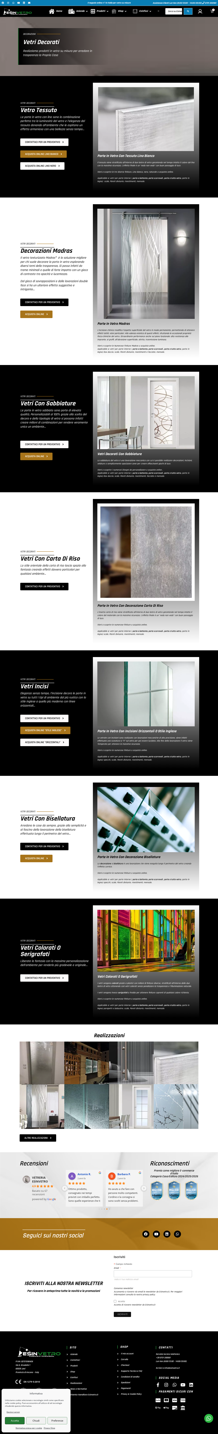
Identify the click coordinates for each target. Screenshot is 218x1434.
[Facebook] (3, 3)
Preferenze (57, 1420)
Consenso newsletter (123, 1288)
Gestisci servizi (13, 1412)
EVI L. (81, 1174)
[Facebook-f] (158, 1385)
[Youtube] (18, 3)
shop (124, 1347)
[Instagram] (8, 3)
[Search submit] (188, 11)
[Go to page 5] (109, 1209)
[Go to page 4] (106, 1209)
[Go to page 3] (104, 1209)
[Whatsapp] (13, 3)
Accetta (15, 1420)
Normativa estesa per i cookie (29, 1428)
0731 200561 (210, 3)
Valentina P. (125, 1174)
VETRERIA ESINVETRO (40, 1179)
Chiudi (36, 1420)
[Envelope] (29, 3)
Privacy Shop (49, 1428)
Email (117, 1268)
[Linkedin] (24, 3)
